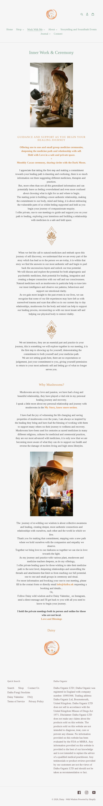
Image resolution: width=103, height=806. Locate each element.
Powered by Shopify (87, 799)
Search (10, 688)
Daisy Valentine (15, 697)
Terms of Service (16, 701)
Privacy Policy (36, 701)
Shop (21, 688)
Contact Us (33, 688)
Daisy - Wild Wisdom (68, 799)
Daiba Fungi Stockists (18, 692)
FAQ (30, 697)
